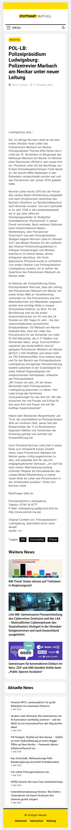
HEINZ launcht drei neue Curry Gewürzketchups (37, 781)
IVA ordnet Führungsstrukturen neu (30, 772)
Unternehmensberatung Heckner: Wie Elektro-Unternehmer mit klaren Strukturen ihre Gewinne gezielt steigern (36, 795)
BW (23, 539)
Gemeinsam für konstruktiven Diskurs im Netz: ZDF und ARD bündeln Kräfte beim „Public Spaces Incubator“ (35, 667)
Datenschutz (36, 821)
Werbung (51, 821)
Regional (15, 39)
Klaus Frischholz (20, 84)
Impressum (21, 821)
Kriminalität (37, 539)
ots (20, 530)
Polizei (53, 539)
